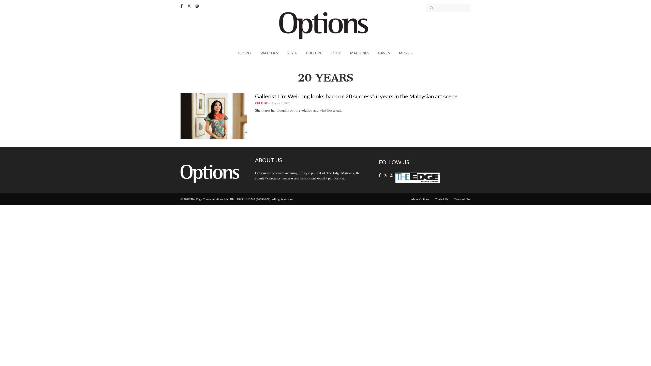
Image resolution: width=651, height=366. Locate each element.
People (245, 53)
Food (336, 53)
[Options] (325, 25)
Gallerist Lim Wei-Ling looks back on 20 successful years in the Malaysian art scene (356, 96)
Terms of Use (462, 199)
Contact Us (441, 199)
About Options (420, 199)
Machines (359, 53)
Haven (384, 53)
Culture (314, 53)
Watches (269, 53)
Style (292, 53)
